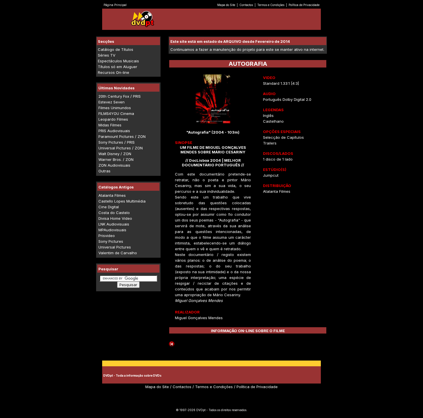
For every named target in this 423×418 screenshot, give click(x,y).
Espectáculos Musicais (118, 61)
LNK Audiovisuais (113, 224)
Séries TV (106, 55)
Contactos (246, 5)
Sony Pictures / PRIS (116, 142)
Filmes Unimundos (114, 107)
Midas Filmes (109, 125)
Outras (104, 171)
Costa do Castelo (114, 212)
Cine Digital (108, 207)
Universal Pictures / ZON (120, 148)
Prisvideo (106, 235)
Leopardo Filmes (113, 119)
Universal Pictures (114, 247)
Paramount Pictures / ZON (122, 136)
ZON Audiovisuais (114, 165)
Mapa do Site (226, 5)
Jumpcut (271, 175)
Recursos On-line (113, 72)
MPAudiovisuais (112, 230)
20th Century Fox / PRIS (119, 96)
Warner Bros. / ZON (116, 159)
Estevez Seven (111, 102)
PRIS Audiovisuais (114, 130)
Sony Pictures (110, 241)
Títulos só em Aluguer (117, 66)
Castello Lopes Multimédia (122, 201)
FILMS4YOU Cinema (116, 113)
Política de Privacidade (304, 5)
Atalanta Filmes (112, 195)
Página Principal (115, 5)
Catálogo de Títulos (115, 49)
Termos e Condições (270, 5)
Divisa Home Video (115, 218)
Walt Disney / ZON (114, 153)
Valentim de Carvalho (117, 253)
